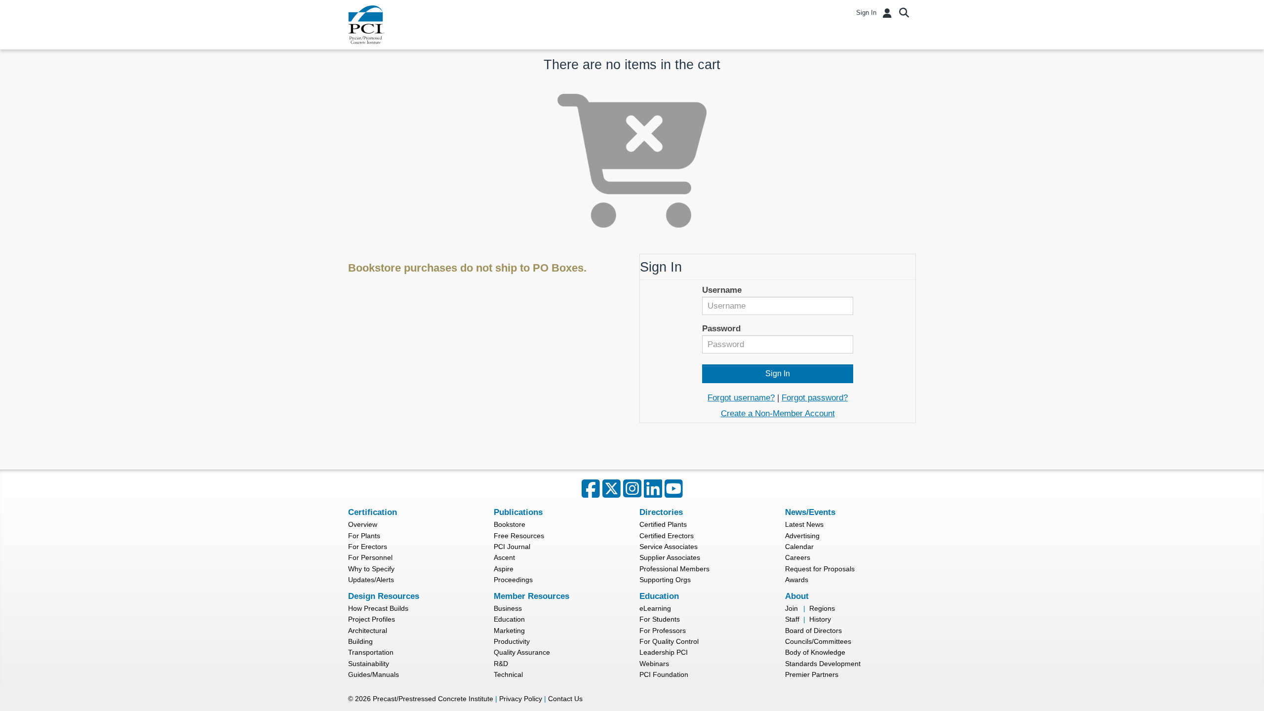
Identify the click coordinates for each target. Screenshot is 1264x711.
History (820, 619)
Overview (362, 524)
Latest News (804, 524)
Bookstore (509, 524)
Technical (508, 674)
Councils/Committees (818, 641)
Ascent (504, 557)
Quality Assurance (522, 652)
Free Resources (519, 536)
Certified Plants (663, 524)
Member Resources (531, 596)
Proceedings (513, 580)
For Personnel (370, 557)
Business (508, 608)
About (797, 596)
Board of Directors (813, 630)
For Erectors (367, 547)
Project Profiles (371, 619)
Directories (661, 512)
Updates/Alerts (371, 580)
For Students (659, 619)
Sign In (866, 12)
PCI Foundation (663, 674)
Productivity (512, 641)
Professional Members (674, 569)
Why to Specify (371, 569)
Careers (797, 557)
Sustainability (368, 664)
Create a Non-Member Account (778, 413)
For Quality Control (669, 641)
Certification (372, 512)
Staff (792, 619)
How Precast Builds (378, 608)
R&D (501, 664)
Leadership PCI (663, 652)
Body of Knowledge (815, 652)
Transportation (371, 652)
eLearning (655, 608)
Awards (796, 580)
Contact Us (565, 699)
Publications (518, 512)
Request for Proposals (820, 569)
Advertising (802, 536)
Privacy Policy (520, 699)
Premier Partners (811, 674)
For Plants (364, 536)
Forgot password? (815, 397)
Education (509, 619)
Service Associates (668, 547)
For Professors (662, 630)
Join (791, 608)
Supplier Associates (669, 557)
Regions (822, 608)
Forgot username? (741, 397)
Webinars (654, 664)
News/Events (810, 512)
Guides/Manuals (373, 674)
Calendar (799, 547)
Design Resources (383, 596)
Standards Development (823, 664)
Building (360, 641)
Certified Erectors (666, 536)
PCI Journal (512, 547)
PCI (366, 24)
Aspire (504, 569)
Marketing (509, 630)
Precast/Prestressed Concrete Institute (433, 699)
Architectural (367, 630)
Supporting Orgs (665, 580)
